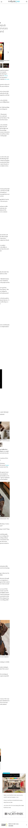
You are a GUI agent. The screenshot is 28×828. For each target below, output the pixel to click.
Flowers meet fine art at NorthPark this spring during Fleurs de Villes (13, 801)
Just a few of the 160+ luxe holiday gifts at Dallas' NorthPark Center (14, 806)
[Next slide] (8, 52)
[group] (6, 65)
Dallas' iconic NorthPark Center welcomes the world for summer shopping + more (13, 796)
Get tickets (11, 825)
